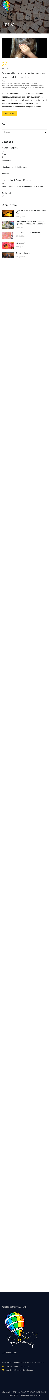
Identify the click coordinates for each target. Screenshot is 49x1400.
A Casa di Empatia (9, 148)
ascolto (5, 83)
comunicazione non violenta (25, 83)
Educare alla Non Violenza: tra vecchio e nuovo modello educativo (23, 75)
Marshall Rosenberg (35, 88)
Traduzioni (6, 193)
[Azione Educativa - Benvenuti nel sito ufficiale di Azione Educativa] (8, 8)
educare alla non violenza (13, 85)
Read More (9, 113)
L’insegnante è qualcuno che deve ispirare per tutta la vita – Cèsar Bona (31, 222)
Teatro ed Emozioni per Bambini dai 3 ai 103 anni (22, 187)
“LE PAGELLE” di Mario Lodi (28, 232)
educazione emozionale (34, 85)
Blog (4, 154)
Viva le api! (20, 243)
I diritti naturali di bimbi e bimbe (15, 167)
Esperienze (6, 161)
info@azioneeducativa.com (17, 1366)
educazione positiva (10, 88)
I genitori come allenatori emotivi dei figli (31, 211)
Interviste (5, 174)
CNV (11, 83)
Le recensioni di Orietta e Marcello (16, 180)
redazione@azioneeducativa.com (20, 1370)
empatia (22, 88)
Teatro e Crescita (23, 253)
